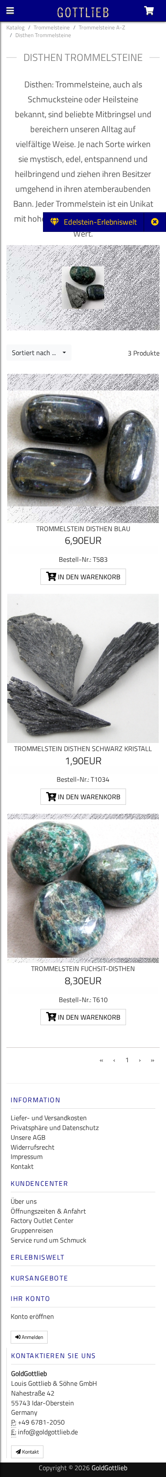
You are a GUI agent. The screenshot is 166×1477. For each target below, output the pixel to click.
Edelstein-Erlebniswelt (98, 222)
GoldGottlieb (109, 1468)
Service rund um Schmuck (48, 1240)
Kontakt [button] (30, 1452)
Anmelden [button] (31, 1337)
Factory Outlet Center (42, 1220)
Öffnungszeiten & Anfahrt (48, 1211)
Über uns (24, 1201)
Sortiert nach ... (36, 352)
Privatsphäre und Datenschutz (55, 1127)
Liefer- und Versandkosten (49, 1118)
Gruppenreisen (32, 1230)
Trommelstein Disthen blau (83, 528)
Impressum (27, 1156)
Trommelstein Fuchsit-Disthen (83, 968)
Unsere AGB (28, 1137)
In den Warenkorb (88, 577)
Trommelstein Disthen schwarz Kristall (83, 748)
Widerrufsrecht (32, 1147)
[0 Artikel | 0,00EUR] (149, 10)
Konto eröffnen (32, 1316)
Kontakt (22, 1166)
